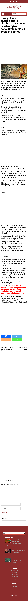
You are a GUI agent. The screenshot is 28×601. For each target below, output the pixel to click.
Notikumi (15, 578)
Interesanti (15, 574)
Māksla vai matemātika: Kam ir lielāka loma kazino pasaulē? (18, 560)
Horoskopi (15, 572)
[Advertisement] (14, 49)
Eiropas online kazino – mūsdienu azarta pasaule (18, 552)
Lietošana (15, 586)
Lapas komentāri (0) (5, 484)
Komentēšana (15, 588)
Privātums (15, 590)
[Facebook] (6, 336)
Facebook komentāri (14, 484)
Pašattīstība (15, 579)
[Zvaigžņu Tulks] (3, 14)
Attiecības (15, 576)
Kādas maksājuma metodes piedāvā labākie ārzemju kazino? (13, 542)
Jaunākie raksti (15, 570)
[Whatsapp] (17, 339)
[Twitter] (17, 336)
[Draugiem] (6, 339)
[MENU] (7, 14)
